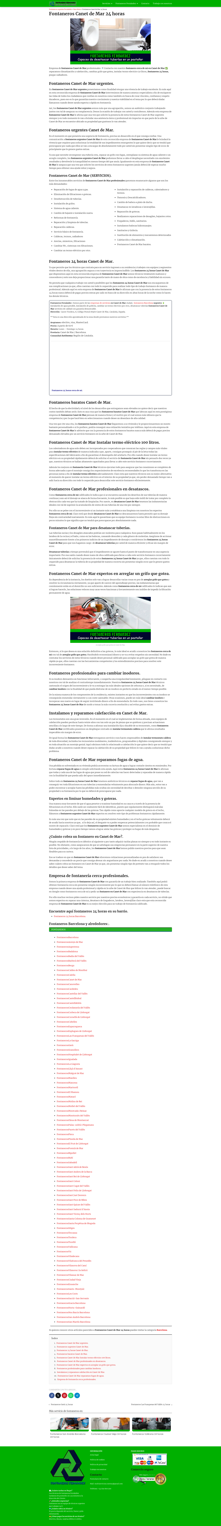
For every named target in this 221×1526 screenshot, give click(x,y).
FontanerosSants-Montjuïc (70, 1289)
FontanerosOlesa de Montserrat (73, 1120)
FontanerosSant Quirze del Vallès (73, 1204)
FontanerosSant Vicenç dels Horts (74, 1214)
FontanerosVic (64, 1251)
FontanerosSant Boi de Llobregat (73, 1176)
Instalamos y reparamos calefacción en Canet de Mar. (81, 1372)
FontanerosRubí (65, 1157)
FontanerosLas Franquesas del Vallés (75, 1035)
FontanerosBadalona (67, 951)
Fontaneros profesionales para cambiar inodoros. (79, 1368)
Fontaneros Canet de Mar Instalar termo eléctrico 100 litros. (84, 1357)
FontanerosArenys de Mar (70, 942)
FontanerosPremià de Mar (70, 1148)
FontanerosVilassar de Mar (70, 1275)
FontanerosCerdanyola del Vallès (73, 1007)
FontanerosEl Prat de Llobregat (72, 1143)
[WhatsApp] (71, 1395)
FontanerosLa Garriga (68, 1040)
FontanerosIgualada (67, 1059)
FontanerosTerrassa (67, 1232)
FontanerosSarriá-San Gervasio (73, 1298)
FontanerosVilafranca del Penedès (74, 1261)
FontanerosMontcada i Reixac (72, 1111)
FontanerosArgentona (68, 946)
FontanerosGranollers (68, 1050)
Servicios (106, 3)
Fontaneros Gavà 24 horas (62, 1404)
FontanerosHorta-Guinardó (71, 1307)
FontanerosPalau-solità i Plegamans (75, 1125)
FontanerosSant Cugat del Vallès (73, 1186)
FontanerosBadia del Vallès (70, 956)
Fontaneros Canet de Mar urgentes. (72, 1343)
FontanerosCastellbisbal (69, 998)
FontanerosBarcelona (68, 937)
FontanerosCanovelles (68, 984)
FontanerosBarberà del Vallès (71, 960)
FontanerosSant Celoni (68, 1181)
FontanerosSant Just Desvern (71, 1195)
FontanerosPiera (65, 1134)
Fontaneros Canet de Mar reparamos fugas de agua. (81, 1376)
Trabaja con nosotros (162, 3)
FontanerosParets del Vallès (71, 1129)
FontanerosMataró (66, 1096)
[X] (58, 1395)
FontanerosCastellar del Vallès (72, 993)
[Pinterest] (64, 1395)
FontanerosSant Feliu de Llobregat (74, 1190)
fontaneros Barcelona (143, 303)
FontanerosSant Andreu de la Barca (74, 1171)
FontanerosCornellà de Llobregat (73, 1017)
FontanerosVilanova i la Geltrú (72, 1270)
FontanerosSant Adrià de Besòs (72, 1167)
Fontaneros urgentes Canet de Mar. (73, 1347)
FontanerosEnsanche (67, 1284)
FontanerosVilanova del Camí (72, 1265)
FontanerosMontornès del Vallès (73, 1115)
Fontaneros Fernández (126, 3)
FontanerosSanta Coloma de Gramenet (76, 1218)
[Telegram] (77, 1395)
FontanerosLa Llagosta (68, 1064)
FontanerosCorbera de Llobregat (73, 1012)
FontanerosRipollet (66, 1153)
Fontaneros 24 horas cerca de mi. (66, 390)
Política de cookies (97, 1460)
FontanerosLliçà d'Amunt (70, 1068)
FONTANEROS (58, 929)
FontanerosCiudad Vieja (69, 1279)
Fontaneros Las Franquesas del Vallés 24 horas (150, 1404)
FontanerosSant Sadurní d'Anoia (73, 1209)
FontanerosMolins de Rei (69, 1101)
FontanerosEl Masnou (68, 1092)
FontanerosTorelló (66, 1242)
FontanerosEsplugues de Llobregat (74, 1031)
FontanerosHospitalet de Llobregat (74, 1054)
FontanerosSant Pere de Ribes (72, 1200)
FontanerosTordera (66, 1237)
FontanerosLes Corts (67, 1293)
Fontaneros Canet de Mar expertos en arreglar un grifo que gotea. (86, 1365)
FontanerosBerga (65, 965)
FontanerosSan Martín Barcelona (73, 1322)
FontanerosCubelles (67, 1021)
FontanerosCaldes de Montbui (72, 970)
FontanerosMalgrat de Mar (70, 1073)
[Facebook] (52, 1395)
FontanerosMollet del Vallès (71, 1106)
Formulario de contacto (99, 1479)
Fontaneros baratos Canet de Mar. (72, 1354)
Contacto (145, 3)
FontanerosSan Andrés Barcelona (73, 1317)
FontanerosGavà (65, 1045)
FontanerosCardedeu (67, 989)
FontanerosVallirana (67, 1246)
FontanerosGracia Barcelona (71, 1303)
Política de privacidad (98, 1464)
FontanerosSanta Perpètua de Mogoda (76, 1223)
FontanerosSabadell (67, 1162)
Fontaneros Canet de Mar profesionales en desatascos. (81, 1361)
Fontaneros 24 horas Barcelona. (70, 916)
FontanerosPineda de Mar (70, 1139)
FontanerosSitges (66, 1228)
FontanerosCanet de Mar (69, 979)
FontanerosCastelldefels (69, 1003)
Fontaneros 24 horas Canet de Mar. (72, 1350)
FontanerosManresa (67, 1082)
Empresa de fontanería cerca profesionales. (76, 1379)
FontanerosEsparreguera (69, 1026)
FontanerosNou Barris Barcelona (73, 1312)
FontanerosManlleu (67, 1078)
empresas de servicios (100, 303)
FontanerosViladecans (68, 1256)
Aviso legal (94, 1455)
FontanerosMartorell (67, 1087)
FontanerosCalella (66, 975)
